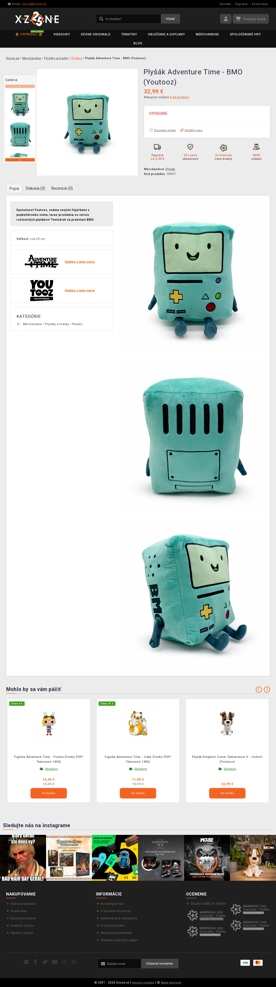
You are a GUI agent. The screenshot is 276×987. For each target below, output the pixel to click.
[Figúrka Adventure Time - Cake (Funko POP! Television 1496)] (138, 723)
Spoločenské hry (245, 34)
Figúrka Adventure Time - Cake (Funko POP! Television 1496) (138, 759)
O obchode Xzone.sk (115, 911)
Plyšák (170, 169)
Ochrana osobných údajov (119, 940)
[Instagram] (64, 962)
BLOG (138, 43)
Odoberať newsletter (159, 963)
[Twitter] (45, 962)
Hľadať (170, 19)
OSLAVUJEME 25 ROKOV (208, 903)
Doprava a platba (23, 903)
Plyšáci (77, 324)
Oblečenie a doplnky (166, 34)
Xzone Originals (95, 34)
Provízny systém (113, 925)
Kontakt (225, 4)
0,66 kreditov (179, 97)
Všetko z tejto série (80, 261)
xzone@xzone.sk (29, 4)
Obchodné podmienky (116, 932)
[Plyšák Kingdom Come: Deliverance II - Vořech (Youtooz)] (227, 723)
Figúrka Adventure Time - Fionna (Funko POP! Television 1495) (48, 759)
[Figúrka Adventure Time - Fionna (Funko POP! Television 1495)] (49, 723)
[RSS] (74, 962)
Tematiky (129, 34)
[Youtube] (55, 962)
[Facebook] (36, 962)
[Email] (26, 962)
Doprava (241, 4)
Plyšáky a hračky (57, 324)
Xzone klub (260, 4)
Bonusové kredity (23, 918)
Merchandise (207, 34)
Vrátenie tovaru (22, 925)
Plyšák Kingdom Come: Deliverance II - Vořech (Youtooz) (227, 759)
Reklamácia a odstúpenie (119, 918)
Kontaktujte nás (112, 903)
